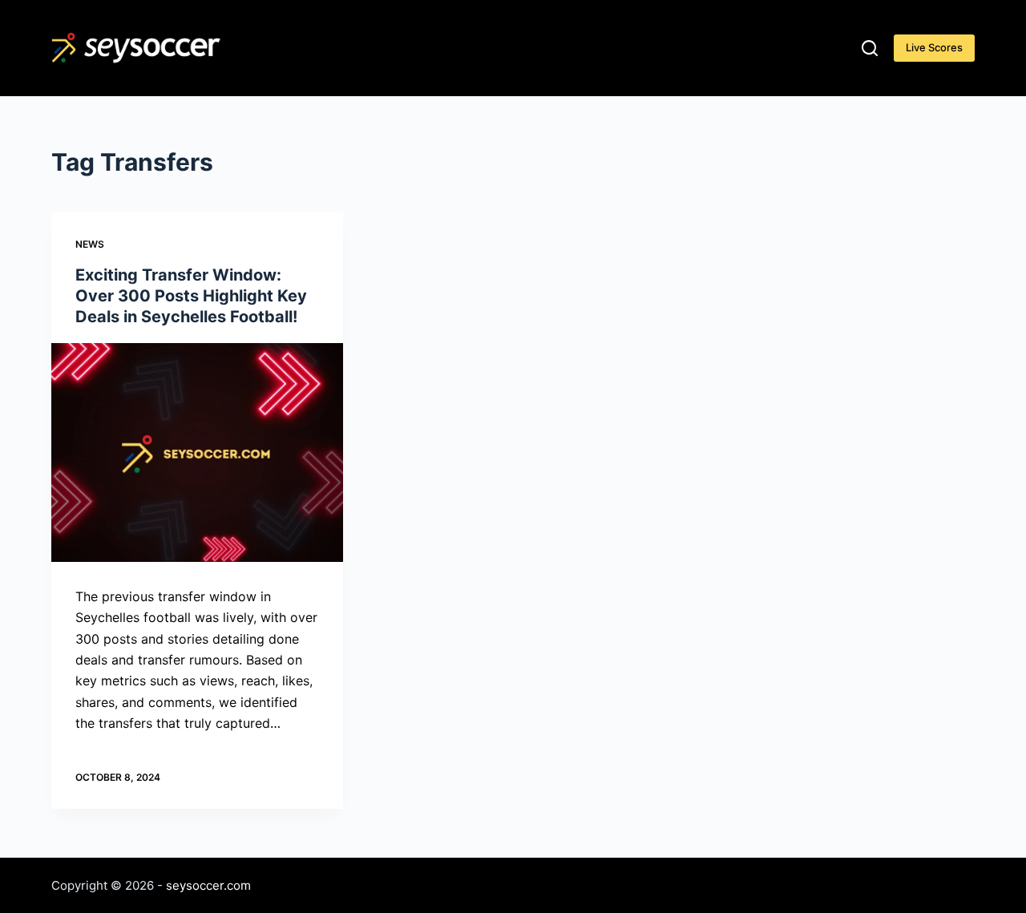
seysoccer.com (208, 885)
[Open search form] (870, 48)
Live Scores (934, 47)
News (89, 244)
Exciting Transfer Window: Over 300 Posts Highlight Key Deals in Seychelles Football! (191, 295)
